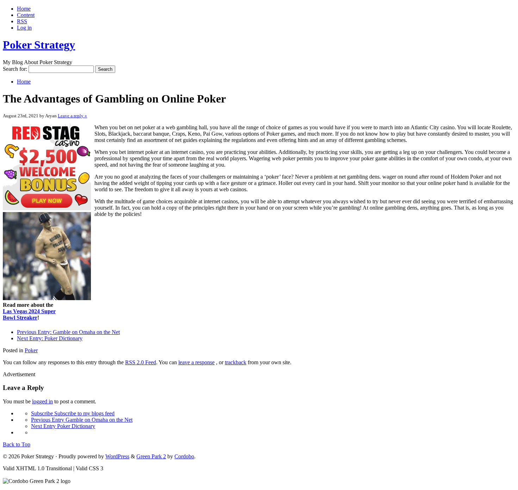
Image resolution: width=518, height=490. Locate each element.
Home (24, 9)
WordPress (117, 456)
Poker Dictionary (49, 338)
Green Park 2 (151, 456)
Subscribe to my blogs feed (73, 413)
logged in (42, 401)
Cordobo (184, 456)
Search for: (15, 69)
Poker (31, 350)
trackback (235, 362)
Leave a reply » (72, 115)
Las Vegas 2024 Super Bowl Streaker (29, 314)
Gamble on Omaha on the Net (68, 332)
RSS (22, 21)
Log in (24, 28)
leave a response (196, 362)
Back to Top (16, 444)
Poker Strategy (39, 44)
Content (26, 15)
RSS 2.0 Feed (140, 362)
